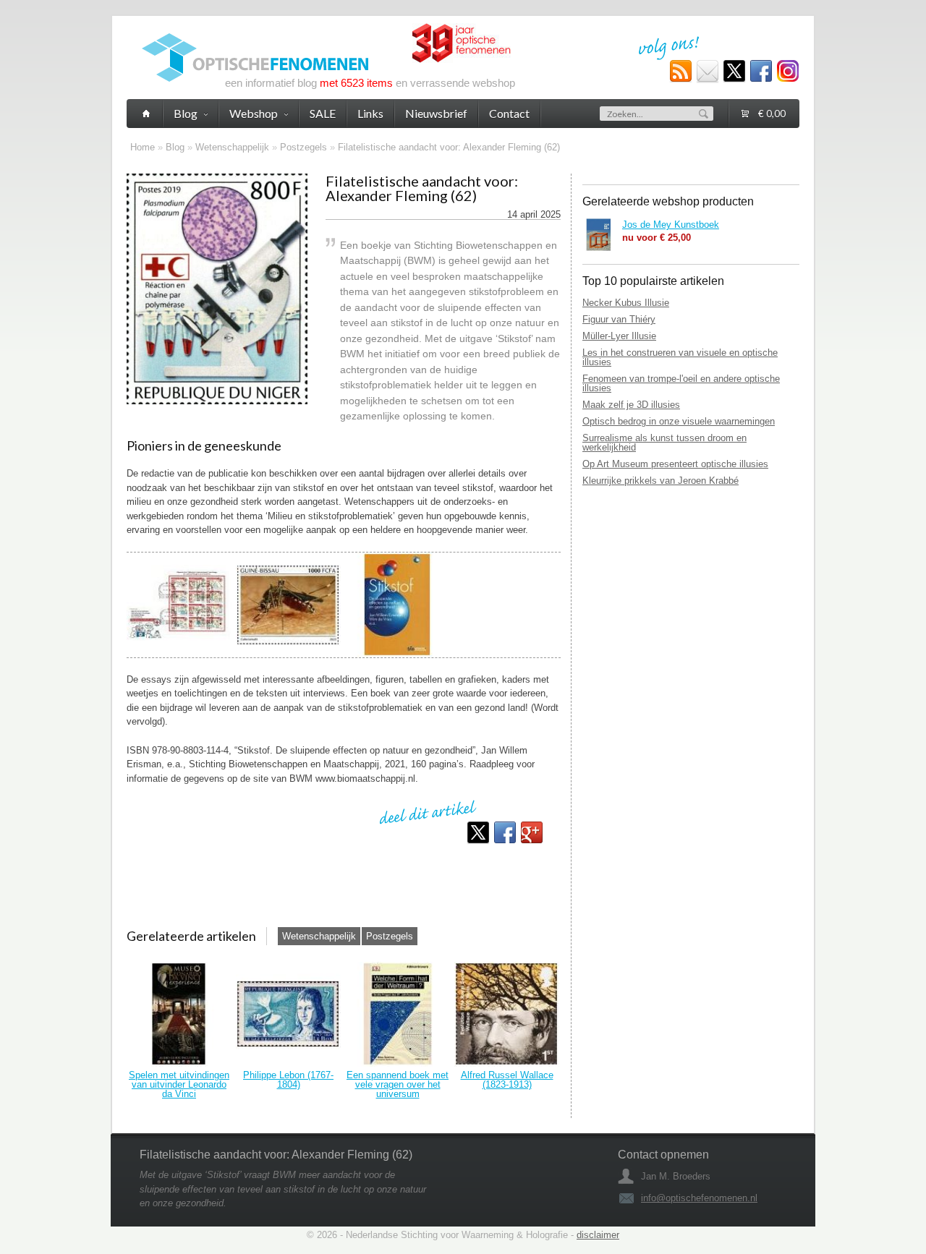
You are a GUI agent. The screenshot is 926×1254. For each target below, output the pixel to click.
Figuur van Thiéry (618, 319)
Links (370, 113)
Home (142, 147)
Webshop (253, 113)
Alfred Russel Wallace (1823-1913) (507, 1080)
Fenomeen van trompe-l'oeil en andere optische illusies (681, 383)
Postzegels (303, 147)
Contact (509, 113)
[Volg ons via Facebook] (761, 71)
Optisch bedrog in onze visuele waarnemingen (678, 421)
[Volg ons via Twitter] (734, 71)
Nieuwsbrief (436, 113)
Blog (175, 147)
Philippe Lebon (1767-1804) (288, 1080)
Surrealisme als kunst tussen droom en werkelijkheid (664, 442)
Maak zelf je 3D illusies (631, 404)
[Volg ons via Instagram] (787, 71)
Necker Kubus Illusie (625, 302)
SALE (323, 113)
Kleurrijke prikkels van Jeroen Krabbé (660, 480)
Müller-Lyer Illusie (619, 336)
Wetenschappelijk (232, 147)
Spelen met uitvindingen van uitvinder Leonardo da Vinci (179, 1084)
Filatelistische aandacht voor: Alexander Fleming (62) (449, 147)
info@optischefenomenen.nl (699, 1198)
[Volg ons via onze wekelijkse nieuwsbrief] (707, 71)
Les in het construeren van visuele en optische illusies (680, 357)
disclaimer (598, 1234)
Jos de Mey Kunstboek (670, 224)
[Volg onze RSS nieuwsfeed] (680, 71)
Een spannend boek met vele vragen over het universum (398, 1084)
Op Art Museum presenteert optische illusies (675, 464)
